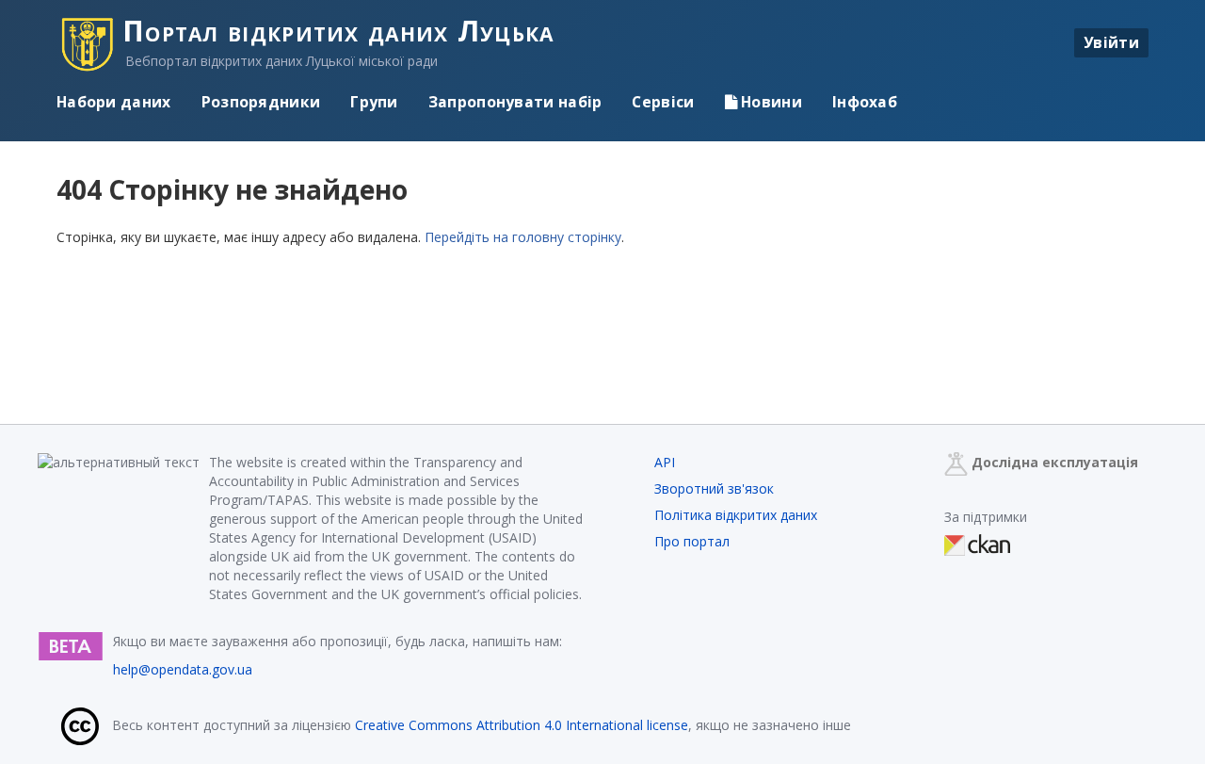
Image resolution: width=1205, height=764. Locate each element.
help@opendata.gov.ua (182, 669)
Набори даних (113, 101)
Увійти (1111, 42)
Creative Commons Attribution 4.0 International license (521, 725)
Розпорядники (261, 101)
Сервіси (663, 101)
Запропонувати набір (515, 101)
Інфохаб (864, 101)
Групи (374, 101)
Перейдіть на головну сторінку (523, 237)
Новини (769, 101)
